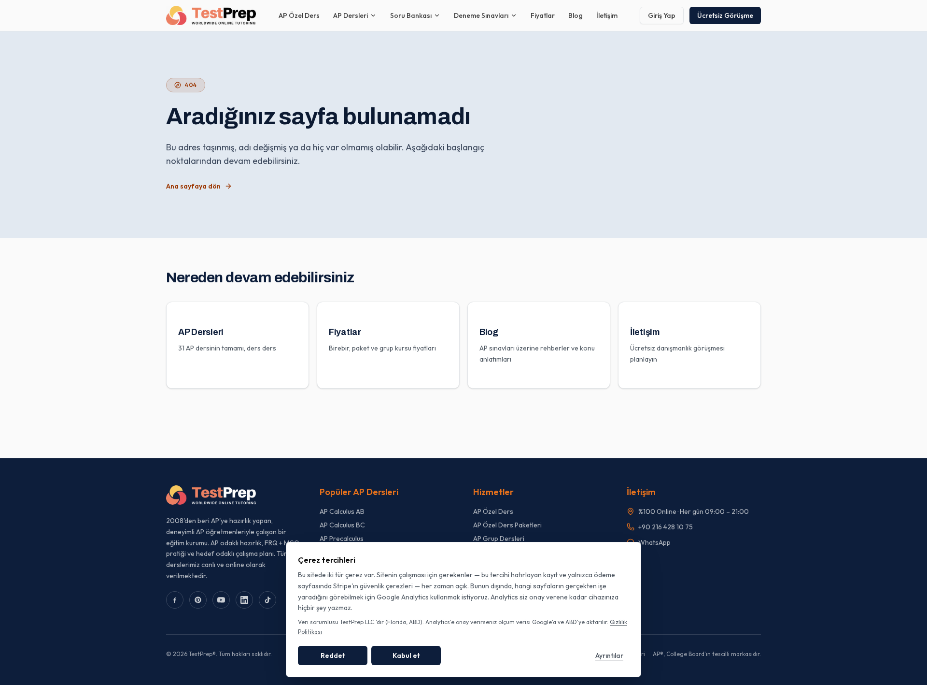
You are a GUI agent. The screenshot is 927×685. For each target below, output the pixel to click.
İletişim (607, 15)
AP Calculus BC (342, 525)
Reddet (333, 655)
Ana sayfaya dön (193, 186)
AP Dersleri (350, 15)
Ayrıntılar (609, 655)
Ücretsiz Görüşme (725, 15)
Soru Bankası (411, 15)
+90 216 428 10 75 (665, 527)
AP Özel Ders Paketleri (507, 525)
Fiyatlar (543, 15)
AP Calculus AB (342, 511)
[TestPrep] (211, 15)
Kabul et (406, 655)
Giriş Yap (661, 15)
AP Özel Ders (299, 15)
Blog (575, 15)
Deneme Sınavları (481, 15)
